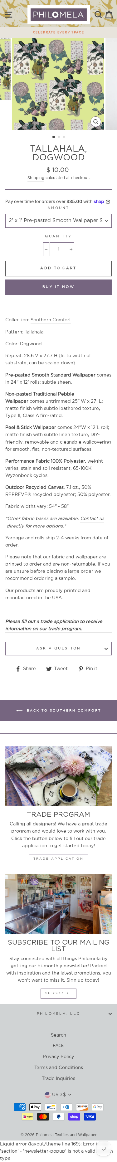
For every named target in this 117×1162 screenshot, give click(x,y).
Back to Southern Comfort (63, 710)
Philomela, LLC (58, 1013)
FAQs (58, 1046)
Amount (58, 208)
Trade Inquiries (58, 1079)
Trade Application (58, 859)
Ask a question (58, 648)
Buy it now (58, 287)
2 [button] (59, 137)
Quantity (58, 236)
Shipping (35, 178)
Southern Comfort (51, 320)
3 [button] (64, 137)
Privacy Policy (58, 1057)
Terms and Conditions (58, 1068)
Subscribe (58, 993)
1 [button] (54, 137)
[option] (58, 31)
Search (58, 1035)
